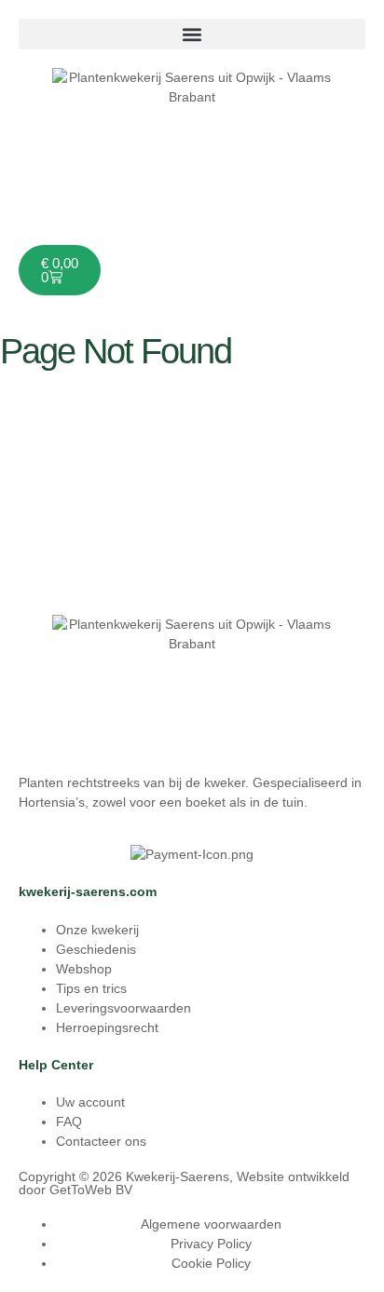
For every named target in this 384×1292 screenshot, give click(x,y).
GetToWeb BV (90, 1189)
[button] (192, 34)
